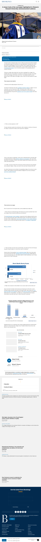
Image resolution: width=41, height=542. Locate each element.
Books (29, 529)
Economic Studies (5, 528)
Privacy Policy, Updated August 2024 (14, 538)
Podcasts (29, 531)
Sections (4, 540)
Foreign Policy (4, 529)
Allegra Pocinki (5, 41)
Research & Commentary (32, 525)
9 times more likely (26, 291)
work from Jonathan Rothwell (10, 171)
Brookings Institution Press (19, 529)
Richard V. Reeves (12, 41)
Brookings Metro (5, 534)
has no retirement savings (21, 252)
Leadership (17, 526)
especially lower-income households (23, 253)
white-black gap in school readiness (12, 216)
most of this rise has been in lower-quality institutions (26, 218)
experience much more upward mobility (24, 91)
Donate (12, 518)
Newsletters (30, 533)
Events (29, 528)
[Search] (36, 1)
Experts (29, 526)
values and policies (30, 373)
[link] (6, 384)
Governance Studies (5, 526)
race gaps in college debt (31, 220)
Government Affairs (31, 534)
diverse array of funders (17, 373)
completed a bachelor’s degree (23, 87)
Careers (16, 528)
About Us (17, 525)
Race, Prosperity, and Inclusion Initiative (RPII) (10, 390)
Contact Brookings (18, 531)
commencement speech (9, 67)
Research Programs (7, 525)
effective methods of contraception (22, 158)
